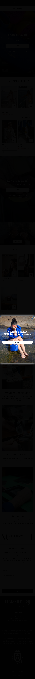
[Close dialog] (33, 317)
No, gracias (17, 346)
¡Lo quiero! (17, 342)
